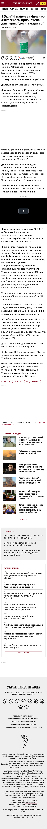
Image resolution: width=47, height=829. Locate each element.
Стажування (25, 727)
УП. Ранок (24, 9)
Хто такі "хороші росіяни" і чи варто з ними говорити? (22, 646)
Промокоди (37, 727)
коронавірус (18, 381)
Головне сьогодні (12, 433)
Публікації (14, 9)
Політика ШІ (15, 721)
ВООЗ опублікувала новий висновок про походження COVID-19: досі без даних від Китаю (22, 552)
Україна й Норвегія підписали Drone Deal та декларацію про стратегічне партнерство (23, 636)
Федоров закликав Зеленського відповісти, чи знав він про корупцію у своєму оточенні (31, 468)
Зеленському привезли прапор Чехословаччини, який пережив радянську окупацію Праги (20, 607)
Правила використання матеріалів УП (23, 719)
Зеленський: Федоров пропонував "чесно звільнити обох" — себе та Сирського (31, 495)
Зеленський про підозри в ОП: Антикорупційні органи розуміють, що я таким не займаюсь (31, 508)
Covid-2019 (6, 381)
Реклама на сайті (20, 716)
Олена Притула (31, 804)
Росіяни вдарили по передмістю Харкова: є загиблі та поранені (19, 585)
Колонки (34, 9)
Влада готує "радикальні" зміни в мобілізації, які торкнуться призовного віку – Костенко (31, 441)
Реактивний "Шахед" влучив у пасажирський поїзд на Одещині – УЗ (30, 480)
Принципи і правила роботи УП (23, 724)
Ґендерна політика (29, 721)
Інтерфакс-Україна (28, 765)
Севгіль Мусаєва (31, 802)
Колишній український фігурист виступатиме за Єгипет (19, 617)
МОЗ (27, 381)
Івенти (31, 716)
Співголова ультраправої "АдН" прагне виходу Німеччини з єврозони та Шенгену (23, 575)
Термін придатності (24, 363)
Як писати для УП (12, 727)
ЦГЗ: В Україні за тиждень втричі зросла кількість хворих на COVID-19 (23, 536)
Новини (5, 9)
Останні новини (11, 568)
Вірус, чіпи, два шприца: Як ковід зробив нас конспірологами (20, 544)
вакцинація (35, 381)
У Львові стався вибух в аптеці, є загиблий (30, 452)
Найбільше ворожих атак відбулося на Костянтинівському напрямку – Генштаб (23, 595)
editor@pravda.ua (29, 806)
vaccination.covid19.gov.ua (30, 84)
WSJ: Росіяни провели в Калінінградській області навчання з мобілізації (23, 626)
